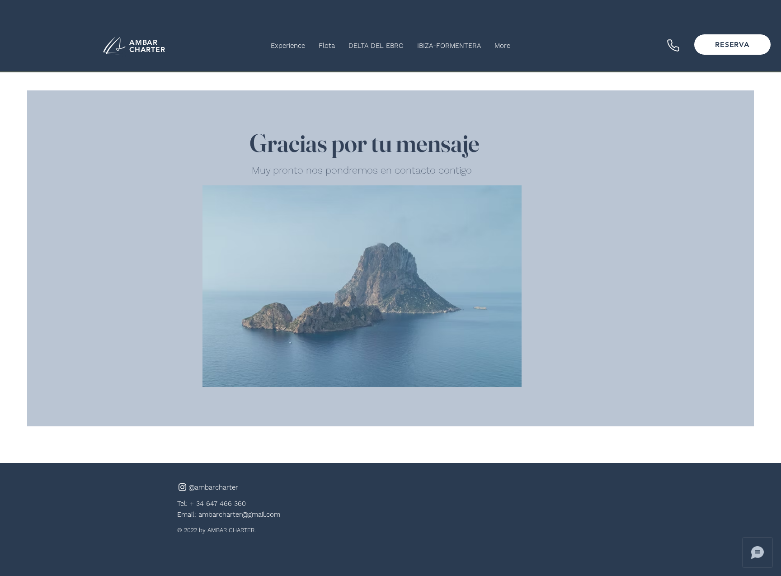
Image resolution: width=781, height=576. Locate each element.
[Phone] (673, 45)
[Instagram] (182, 487)
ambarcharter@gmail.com (239, 514)
